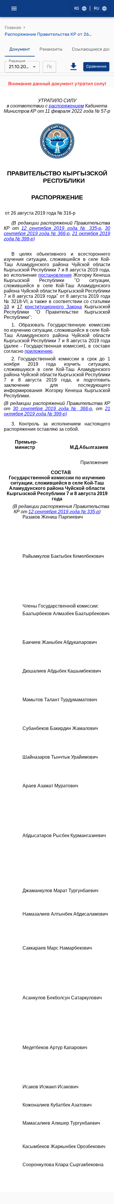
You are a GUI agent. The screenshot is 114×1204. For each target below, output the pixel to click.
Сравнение (96, 66)
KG (76, 8)
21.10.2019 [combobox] (20, 66)
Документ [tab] (19, 49)
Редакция (17, 61)
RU (96, 8)
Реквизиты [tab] (51, 49)
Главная (13, 27)
